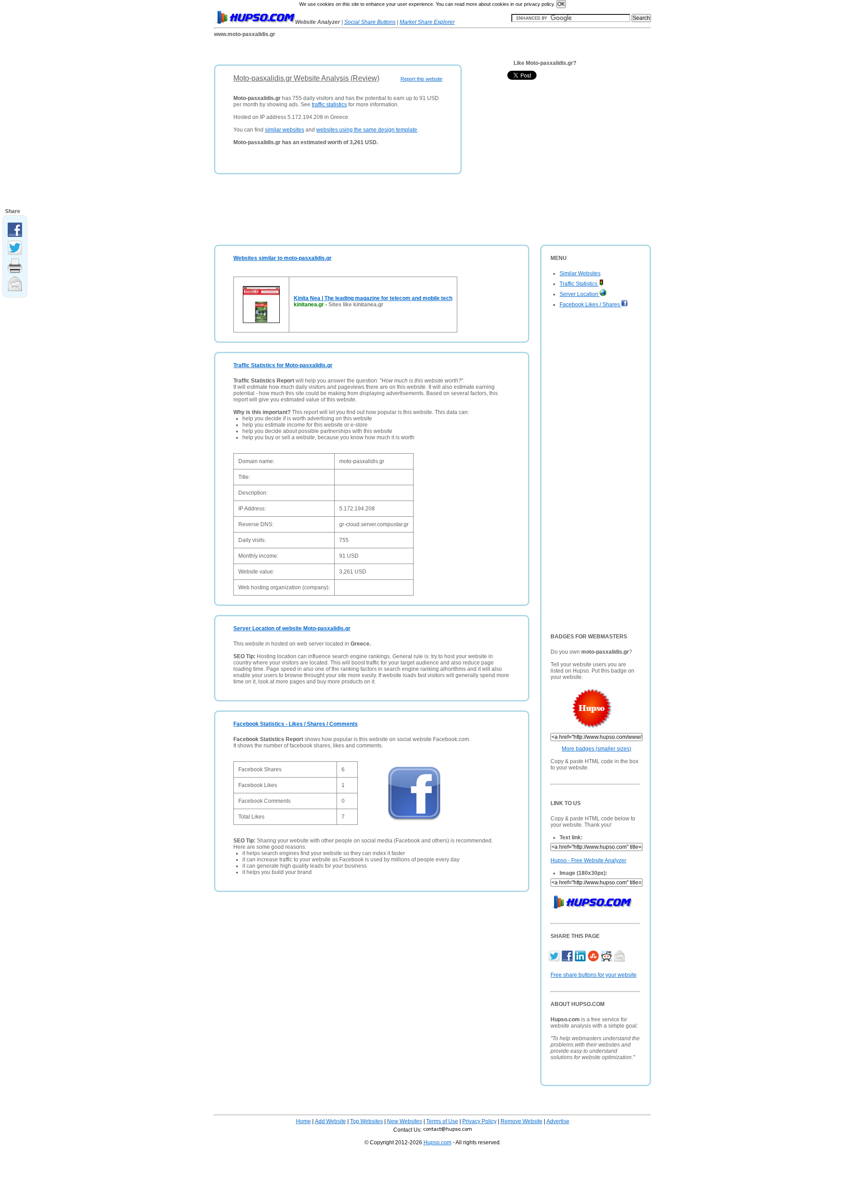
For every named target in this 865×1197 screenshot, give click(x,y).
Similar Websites (580, 273)
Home (303, 1121)
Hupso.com (437, 1142)
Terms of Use (442, 1121)
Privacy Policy (479, 1121)
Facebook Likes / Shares (590, 304)
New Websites (404, 1121)
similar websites (284, 130)
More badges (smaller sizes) (596, 749)
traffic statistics (329, 104)
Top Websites (366, 1121)
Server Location (580, 294)
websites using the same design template (366, 130)
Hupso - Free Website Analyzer (588, 860)
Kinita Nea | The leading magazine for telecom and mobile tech (373, 298)
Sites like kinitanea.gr (355, 304)
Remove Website (521, 1121)
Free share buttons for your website (594, 975)
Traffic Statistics (579, 284)
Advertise (557, 1121)
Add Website (330, 1121)
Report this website (421, 79)
